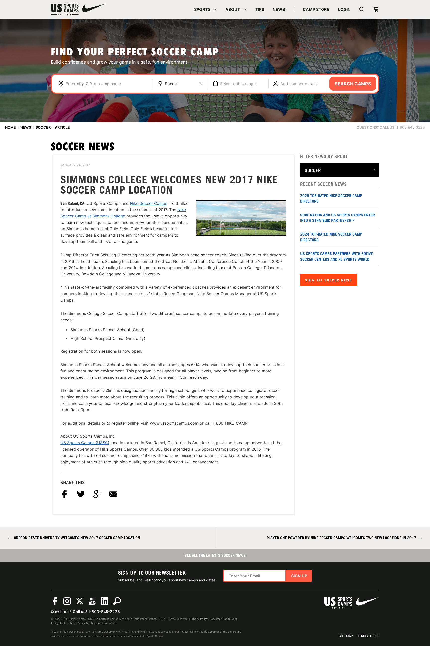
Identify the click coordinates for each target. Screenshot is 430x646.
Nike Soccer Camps (148, 203)
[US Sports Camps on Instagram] (67, 601)
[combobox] (107, 83)
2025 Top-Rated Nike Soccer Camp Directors (331, 198)
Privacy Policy (199, 619)
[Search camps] (117, 601)
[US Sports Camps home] (78, 9)
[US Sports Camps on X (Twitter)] (80, 601)
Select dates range (238, 83)
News (25, 127)
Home (10, 127)
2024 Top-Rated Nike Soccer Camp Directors (331, 237)
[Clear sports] (201, 84)
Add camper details (298, 83)
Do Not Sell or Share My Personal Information (88, 623)
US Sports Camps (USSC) (84, 442)
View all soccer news (328, 280)
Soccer (171, 83)
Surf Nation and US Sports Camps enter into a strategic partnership (337, 218)
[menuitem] (205, 9)
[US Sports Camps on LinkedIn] (104, 601)
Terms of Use (368, 636)
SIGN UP (299, 575)
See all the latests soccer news (215, 555)
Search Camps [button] (353, 83)
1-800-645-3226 (104, 611)
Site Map (346, 636)
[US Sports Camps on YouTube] (92, 601)
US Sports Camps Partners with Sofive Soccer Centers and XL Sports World (336, 256)
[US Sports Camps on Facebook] (55, 601)
